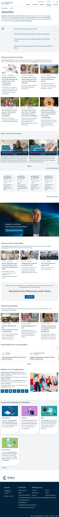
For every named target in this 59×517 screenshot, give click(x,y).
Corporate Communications (50, 495)
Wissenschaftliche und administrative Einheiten (24, 504)
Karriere (47, 492)
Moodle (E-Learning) (22, 490)
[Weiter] (57, 137)
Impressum (52, 515)
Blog (6, 310)
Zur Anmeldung (29, 296)
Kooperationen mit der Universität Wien (38, 497)
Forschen (47, 490)
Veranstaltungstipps (31, 17)
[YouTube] (10, 496)
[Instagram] (5, 496)
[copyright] (17, 72)
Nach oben (4, 467)
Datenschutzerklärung (39, 515)
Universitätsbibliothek (22, 502)
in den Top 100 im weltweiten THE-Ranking (22, 20)
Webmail (20, 492)
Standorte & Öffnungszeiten (50, 497)
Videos (22, 17)
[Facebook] (13, 496)
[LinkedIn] (8, 496)
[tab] (29, 166)
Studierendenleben (16, 17)
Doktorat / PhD (35, 492)
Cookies (56, 515)
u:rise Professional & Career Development (24, 507)
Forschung (47, 15)
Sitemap (32, 515)
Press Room (34, 495)
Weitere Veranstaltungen (52, 196)
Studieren (34, 490)
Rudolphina (35, 61)
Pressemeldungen (46, 17)
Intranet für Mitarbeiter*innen (24, 499)
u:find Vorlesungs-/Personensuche (24, 497)
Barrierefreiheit (46, 515)
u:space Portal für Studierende (24, 495)
